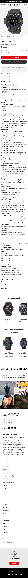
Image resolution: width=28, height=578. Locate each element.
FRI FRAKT (8, 67)
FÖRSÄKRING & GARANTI (14, 70)
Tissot (4, 539)
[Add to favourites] (26, 41)
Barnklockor (6, 504)
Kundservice (6, 473)
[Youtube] (15, 428)
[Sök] (4, 5)
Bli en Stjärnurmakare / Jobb (9, 479)
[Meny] (2, 5)
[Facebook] (9, 428)
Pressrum (5, 485)
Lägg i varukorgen (14, 57)
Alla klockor (5, 514)
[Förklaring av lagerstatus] (15, 44)
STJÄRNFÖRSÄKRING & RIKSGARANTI (15, 1)
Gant (4, 529)
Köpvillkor (5, 488)
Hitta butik (5, 469)
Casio (13, 36)
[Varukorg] (26, 5)
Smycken (5, 507)
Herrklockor (8, 74)
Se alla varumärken (7, 542)
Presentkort (6, 510)
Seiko (4, 536)
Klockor (3, 74)
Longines (5, 532)
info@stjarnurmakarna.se (11, 420)
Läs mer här (5, 460)
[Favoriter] (24, 5)
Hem (2, 36)
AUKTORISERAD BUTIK (19, 67)
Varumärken (7, 36)
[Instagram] (12, 428)
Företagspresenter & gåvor (9, 476)
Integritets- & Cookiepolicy (9, 482)
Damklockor (6, 501)
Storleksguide (24, 50)
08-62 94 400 (9, 422)
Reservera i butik (14, 62)
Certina (5, 526)
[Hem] (14, 5)
